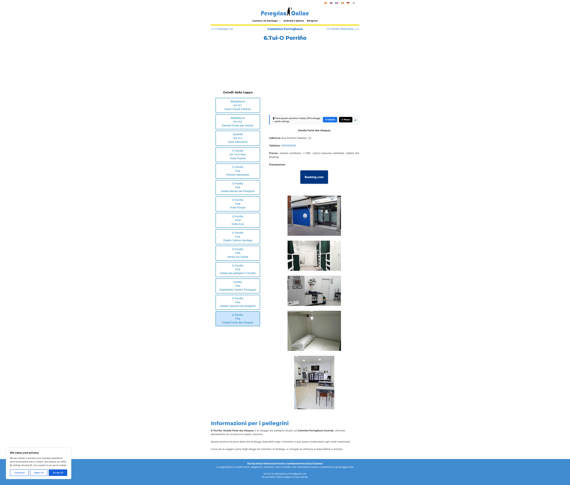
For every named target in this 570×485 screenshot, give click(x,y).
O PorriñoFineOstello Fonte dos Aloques (237, 318)
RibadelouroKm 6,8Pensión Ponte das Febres (237, 121)
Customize (19, 472)
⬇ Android (330, 119)
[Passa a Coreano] (354, 3)
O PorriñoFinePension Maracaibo (237, 171)
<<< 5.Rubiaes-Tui (222, 28)
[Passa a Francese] (337, 3)
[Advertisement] (237, 65)
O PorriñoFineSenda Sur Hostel (237, 253)
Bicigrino (312, 20)
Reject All (38, 472)
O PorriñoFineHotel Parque (238, 203)
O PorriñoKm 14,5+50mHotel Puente (237, 154)
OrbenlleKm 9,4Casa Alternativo (238, 138)
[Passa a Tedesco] (348, 3)
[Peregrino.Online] (285, 11)
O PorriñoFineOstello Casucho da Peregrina (237, 302)
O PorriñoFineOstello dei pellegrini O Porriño (238, 269)
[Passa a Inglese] (331, 3)
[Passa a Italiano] (342, 3)
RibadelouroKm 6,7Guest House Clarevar (238, 105)
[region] (38, 463)
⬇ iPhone (345, 119)
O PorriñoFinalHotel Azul (238, 220)
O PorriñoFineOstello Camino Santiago (237, 236)
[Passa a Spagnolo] (325, 3)
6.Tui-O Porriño (285, 38)
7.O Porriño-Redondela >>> (342, 28)
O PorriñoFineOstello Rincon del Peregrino (238, 187)
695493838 (288, 145)
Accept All (58, 472)
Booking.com (314, 177)
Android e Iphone (294, 20)
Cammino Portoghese (285, 29)
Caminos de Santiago (265, 20)
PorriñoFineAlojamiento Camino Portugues (237, 286)
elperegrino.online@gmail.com (290, 473)
